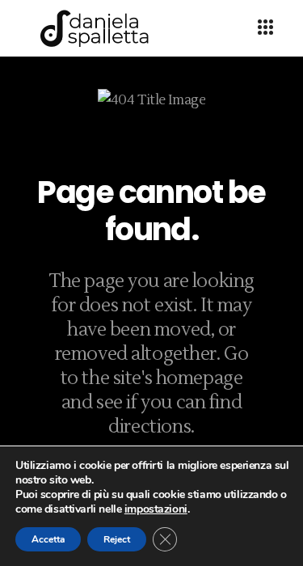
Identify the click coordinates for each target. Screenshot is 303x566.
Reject (116, 539)
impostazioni (155, 509)
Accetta (48, 539)
